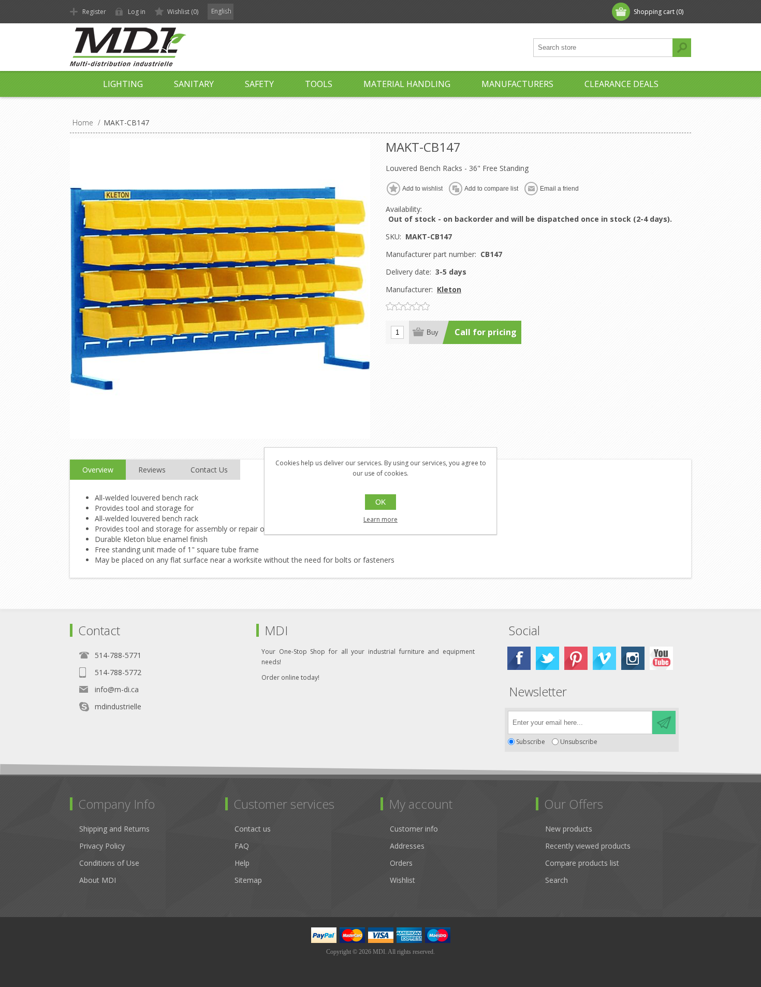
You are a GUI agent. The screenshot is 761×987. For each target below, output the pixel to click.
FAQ (242, 846)
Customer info (414, 829)
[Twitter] (547, 658)
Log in (136, 11)
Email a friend (559, 188)
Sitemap (248, 880)
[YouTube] (661, 658)
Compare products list (582, 863)
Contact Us (209, 470)
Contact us (253, 829)
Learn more (380, 519)
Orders (401, 863)
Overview (97, 470)
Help (242, 863)
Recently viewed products (588, 846)
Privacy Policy (102, 846)
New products (568, 829)
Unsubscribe (578, 741)
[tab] (98, 470)
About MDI (97, 880)
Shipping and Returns (114, 829)
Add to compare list (491, 188)
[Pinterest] (576, 658)
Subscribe (530, 741)
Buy (432, 332)
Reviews (152, 470)
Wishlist (402, 880)
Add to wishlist (422, 188)
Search (681, 47)
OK (380, 502)
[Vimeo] (604, 658)
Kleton (449, 289)
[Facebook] (519, 658)
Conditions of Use (109, 863)
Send (664, 722)
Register (94, 11)
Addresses (407, 846)
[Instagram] (633, 658)
